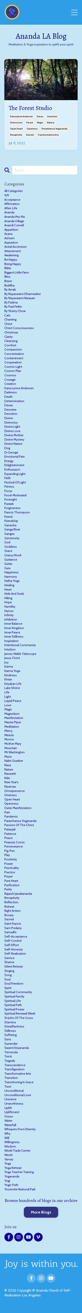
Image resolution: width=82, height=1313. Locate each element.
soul (7, 979)
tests (8, 1056)
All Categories (13, 191)
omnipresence (14, 791)
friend (8, 517)
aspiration (11, 242)
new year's (11, 782)
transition (11, 1078)
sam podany (13, 928)
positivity (10, 859)
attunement (12, 251)
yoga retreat (12, 1168)
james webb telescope (20, 654)
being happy (12, 264)
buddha (9, 285)
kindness (10, 675)
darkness (10, 392)
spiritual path (13, 1005)
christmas (11, 332)
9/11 (6, 195)
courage (10, 380)
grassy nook (12, 555)
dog (7, 448)
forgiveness (12, 508)
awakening (11, 255)
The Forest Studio (30, 108)
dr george (11, 452)
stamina (10, 1022)
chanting (10, 319)
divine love (16, 122)
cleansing (10, 341)
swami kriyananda (16, 1048)
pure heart (11, 881)
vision (8, 1116)
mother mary (12, 744)
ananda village (14, 221)
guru (7, 568)
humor (9, 611)
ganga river (12, 529)
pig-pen (9, 851)
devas (40, 116)
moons (9, 739)
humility (9, 607)
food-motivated (15, 495)
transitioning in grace (18, 1082)
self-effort (11, 945)
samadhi (10, 932)
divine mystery (14, 439)
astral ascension (15, 247)
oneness (10, 795)
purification (11, 885)
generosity (11, 538)
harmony (10, 577)
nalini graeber (13, 761)
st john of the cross (18, 1018)
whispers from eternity (20, 1129)
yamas (8, 1159)
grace (8, 551)
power (8, 864)
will (6, 1138)
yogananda (11, 1176)
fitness (9, 486)
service (9, 958)
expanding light (14, 474)
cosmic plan (12, 371)
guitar (8, 564)
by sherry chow (15, 311)
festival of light (15, 482)
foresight (10, 499)
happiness (11, 572)
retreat (9, 906)
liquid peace (12, 701)
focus (8, 491)
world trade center (17, 1151)
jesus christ (12, 658)
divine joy (11, 422)
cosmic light (13, 367)
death (8, 397)
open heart (16, 128)
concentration (14, 354)
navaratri (10, 774)
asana (8, 234)
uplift (8, 1108)
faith (7, 478)
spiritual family (14, 996)
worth (8, 1155)
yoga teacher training (19, 1172)
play (7, 855)
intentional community (20, 645)
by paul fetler (13, 307)
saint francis (12, 924)
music (8, 757)
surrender (10, 1044)
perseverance (13, 846)
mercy (8, 731)
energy (8, 461)
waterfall (10, 1125)
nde (7, 778)
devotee (10, 410)
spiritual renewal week (19, 1013)
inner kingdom (14, 628)
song (8, 975)
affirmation (12, 204)
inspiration (11, 641)
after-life (10, 208)
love (7, 705)
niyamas (10, 786)
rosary (9, 915)
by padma (11, 302)
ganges (9, 534)
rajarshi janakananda (18, 894)
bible (7, 268)
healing (9, 585)
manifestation (13, 718)
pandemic (11, 816)
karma (8, 666)
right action (12, 911)
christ (8, 324)
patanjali (10, 829)
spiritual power (14, 1009)
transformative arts (48, 134)
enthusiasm (12, 469)
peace (8, 838)
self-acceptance (15, 936)
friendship (11, 521)
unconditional (14, 1091)
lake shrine (12, 688)
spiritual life (12, 1001)
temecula (11, 1052)
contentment (13, 358)
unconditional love (17, 1095)
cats (7, 315)
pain (7, 812)
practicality (11, 868)
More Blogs (41, 1212)
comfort (10, 345)
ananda (9, 212)
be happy (10, 260)
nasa (7, 765)
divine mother (13, 435)
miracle (9, 735)
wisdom (10, 1146)
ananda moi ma (14, 217)
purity (8, 889)
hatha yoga (11, 581)
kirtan (8, 679)
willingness (12, 1142)
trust (7, 1086)
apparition (11, 230)
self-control (12, 941)
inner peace (12, 632)
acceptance (12, 200)
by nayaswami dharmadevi (22, 294)
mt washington (14, 752)
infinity (9, 615)
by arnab (10, 289)
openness (32, 128)
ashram (9, 238)
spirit (7, 988)
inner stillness (13, 636)
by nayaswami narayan (19, 298)
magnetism (11, 714)
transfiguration (14, 1069)
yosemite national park (19, 1189)
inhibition (10, 619)
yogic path (11, 1185)
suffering (10, 1035)
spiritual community (18, 992)
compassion (13, 349)
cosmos (10, 375)
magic (40, 122)
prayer (8, 876)
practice (9, 872)
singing (9, 971)
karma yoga (12, 671)
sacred (30, 134)
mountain (10, 748)
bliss (7, 277)
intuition (10, 649)
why (7, 1133)
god (7, 542)
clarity (8, 337)
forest (29, 122)
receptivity (16, 134)
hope (8, 602)
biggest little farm (16, 272)
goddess (10, 547)
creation (10, 384)
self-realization (15, 954)
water (8, 1121)
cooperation (13, 362)
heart (8, 589)
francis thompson (17, 512)
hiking (8, 598)
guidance (10, 559)
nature (50, 122)
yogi (7, 1181)
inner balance (13, 624)
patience (10, 834)
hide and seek (14, 594)
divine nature (13, 444)
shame (9, 962)
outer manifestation (17, 808)
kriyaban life (12, 684)
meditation (11, 727)
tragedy (9, 1061)
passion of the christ (19, 825)
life (6, 692)
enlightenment (14, 465)
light (7, 697)
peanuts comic (14, 842)
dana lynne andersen (21, 116)
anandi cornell (14, 225)
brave (8, 281)
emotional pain (14, 457)
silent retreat (13, 966)
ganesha (10, 525)
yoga (7, 1163)
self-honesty (13, 949)
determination (14, 401)
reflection (11, 902)
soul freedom (13, 983)
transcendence (14, 1065)
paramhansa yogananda (54, 128)
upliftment (11, 1112)
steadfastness (14, 1026)
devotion (52, 116)
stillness (10, 1031)
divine (8, 418)
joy (6, 662)
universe (10, 1099)
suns (7, 1039)
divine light (12, 427)
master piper (12, 722)
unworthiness (13, 1104)
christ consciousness (19, 328)
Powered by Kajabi (41, 1306)
